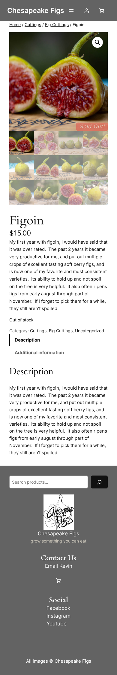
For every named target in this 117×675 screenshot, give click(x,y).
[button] (97, 42)
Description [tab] (27, 340)
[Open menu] (71, 10)
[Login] (86, 11)
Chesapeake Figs (35, 10)
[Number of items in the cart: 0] (101, 11)
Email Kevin (58, 566)
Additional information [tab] (39, 352)
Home (15, 24)
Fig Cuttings (57, 24)
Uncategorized (89, 330)
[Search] (99, 482)
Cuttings (33, 24)
